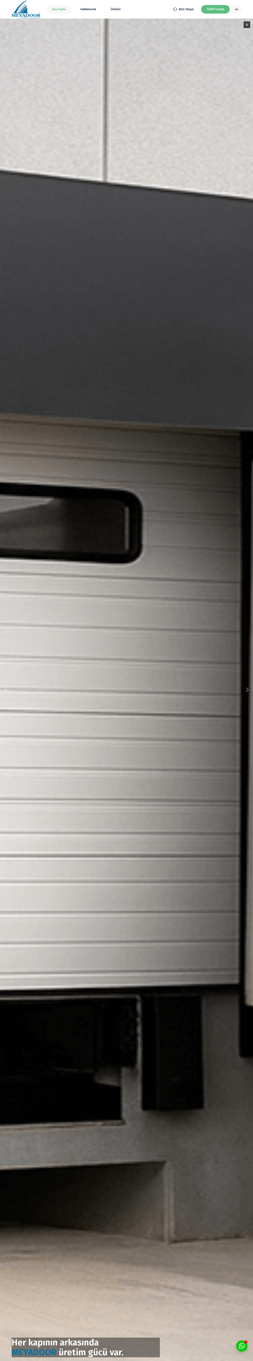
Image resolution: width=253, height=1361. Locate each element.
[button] (215, 9)
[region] (126, 690)
